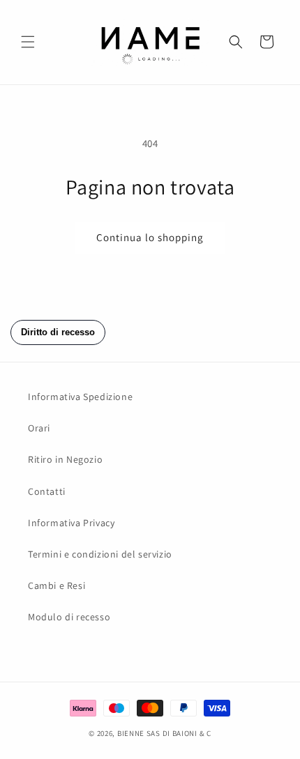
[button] (28, 41)
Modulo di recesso (69, 617)
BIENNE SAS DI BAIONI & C (164, 733)
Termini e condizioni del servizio (100, 554)
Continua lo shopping (150, 237)
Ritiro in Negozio (65, 459)
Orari (39, 428)
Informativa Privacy (71, 522)
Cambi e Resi (56, 585)
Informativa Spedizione (80, 396)
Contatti (47, 491)
